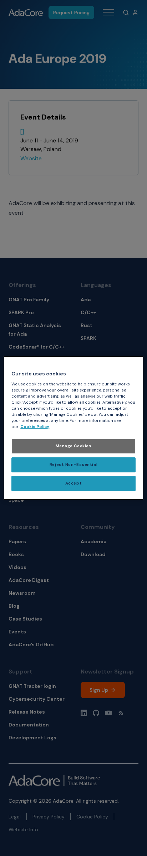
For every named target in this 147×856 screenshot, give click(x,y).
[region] (73, 428)
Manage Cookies (74, 446)
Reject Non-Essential (73, 464)
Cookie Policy (34, 426)
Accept (73, 483)
